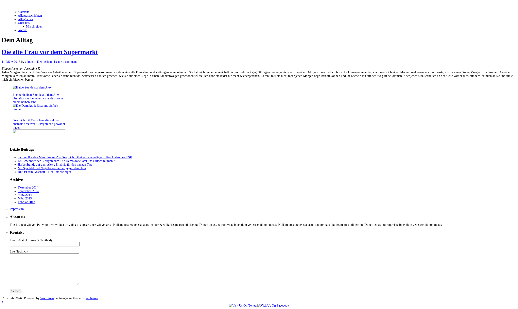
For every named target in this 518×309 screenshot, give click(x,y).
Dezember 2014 (28, 187)
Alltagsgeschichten (30, 15)
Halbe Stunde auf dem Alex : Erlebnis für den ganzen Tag (55, 164)
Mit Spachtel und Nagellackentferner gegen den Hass (52, 168)
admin (29, 61)
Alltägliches (25, 19)
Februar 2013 (26, 202)
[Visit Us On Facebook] (273, 305)
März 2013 (25, 198)
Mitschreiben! (35, 26)
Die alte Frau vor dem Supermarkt (50, 51)
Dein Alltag (44, 61)
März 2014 (25, 194)
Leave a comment (65, 61)
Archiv (22, 30)
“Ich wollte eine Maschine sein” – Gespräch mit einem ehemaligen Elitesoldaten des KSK (75, 157)
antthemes (92, 298)
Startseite (23, 12)
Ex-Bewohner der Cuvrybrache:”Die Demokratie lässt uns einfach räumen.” (66, 161)
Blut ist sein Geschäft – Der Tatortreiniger (44, 172)
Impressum (17, 209)
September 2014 (28, 191)
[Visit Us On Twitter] (243, 305)
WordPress (47, 298)
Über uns (24, 23)
